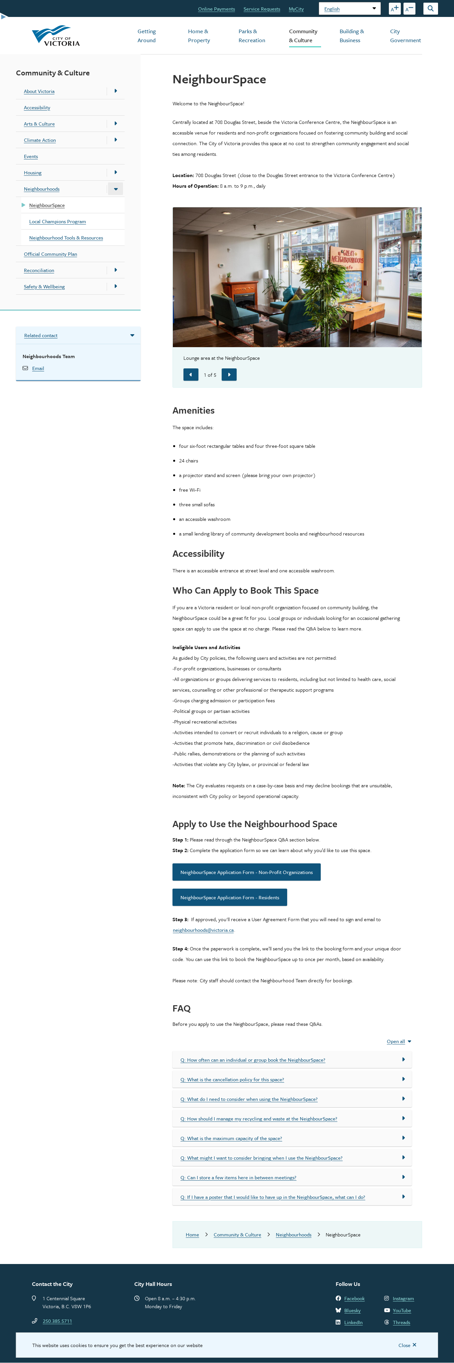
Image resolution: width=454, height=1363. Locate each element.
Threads (401, 1322)
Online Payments (216, 8)
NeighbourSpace (47, 205)
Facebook (354, 1298)
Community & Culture (303, 35)
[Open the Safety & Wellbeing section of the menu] (115, 286)
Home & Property (199, 35)
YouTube (402, 1310)
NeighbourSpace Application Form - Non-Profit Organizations (246, 872)
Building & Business (352, 35)
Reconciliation (39, 270)
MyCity (296, 8)
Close (404, 1345)
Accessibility (37, 107)
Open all (396, 1041)
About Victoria (39, 91)
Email (38, 368)
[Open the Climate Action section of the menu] (115, 140)
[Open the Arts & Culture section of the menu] (115, 123)
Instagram (403, 1298)
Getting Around (147, 35)
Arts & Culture (39, 123)
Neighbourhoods (41, 188)
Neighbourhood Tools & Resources (66, 237)
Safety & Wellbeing (44, 286)
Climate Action (40, 140)
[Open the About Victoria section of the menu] (115, 91)
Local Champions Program (57, 221)
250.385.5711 (57, 1320)
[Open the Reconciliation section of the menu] (115, 270)
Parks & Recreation (252, 35)
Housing (33, 172)
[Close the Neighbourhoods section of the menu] (115, 188)
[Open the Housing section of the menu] (115, 172)
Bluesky (352, 1310)
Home (192, 1234)
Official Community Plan (50, 253)
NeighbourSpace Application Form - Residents (229, 897)
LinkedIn (353, 1322)
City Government (405, 35)
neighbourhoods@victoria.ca (203, 929)
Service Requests (262, 8)
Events (31, 156)
